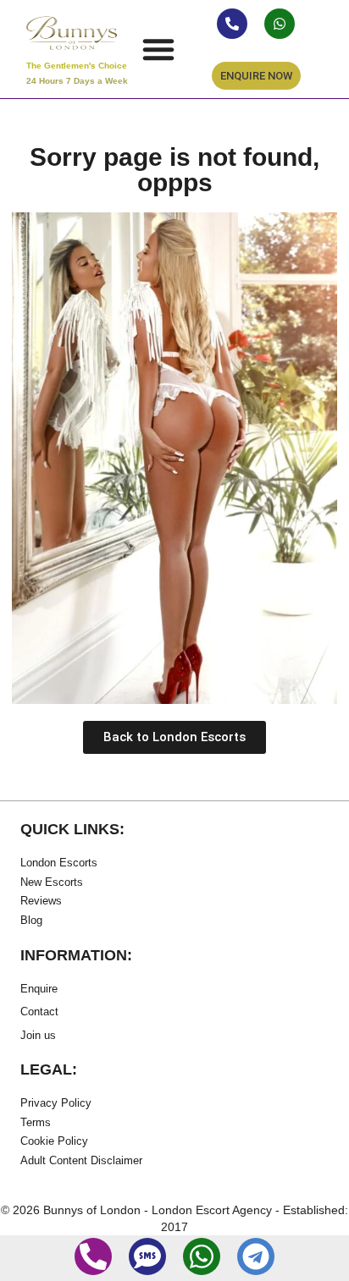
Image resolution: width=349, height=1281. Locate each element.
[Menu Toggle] (158, 49)
